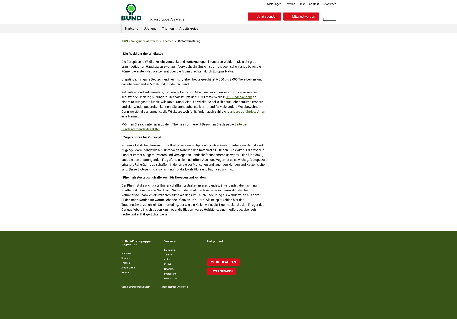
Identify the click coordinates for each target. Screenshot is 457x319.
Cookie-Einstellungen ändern (135, 286)
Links (302, 4)
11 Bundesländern (239, 97)
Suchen (333, 16)
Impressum (170, 273)
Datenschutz (170, 278)
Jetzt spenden (267, 16)
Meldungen (274, 4)
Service (125, 272)
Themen (168, 28)
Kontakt (314, 4)
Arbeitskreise (188, 28)
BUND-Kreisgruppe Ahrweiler (140, 41)
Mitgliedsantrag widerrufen (174, 286)
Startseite (131, 28)
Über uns (150, 28)
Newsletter (329, 4)
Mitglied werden (303, 16)
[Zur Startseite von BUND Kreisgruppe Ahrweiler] (131, 12)
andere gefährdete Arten (247, 111)
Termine (290, 4)
